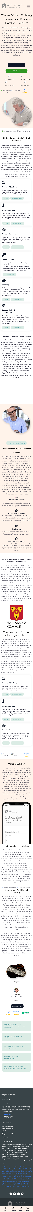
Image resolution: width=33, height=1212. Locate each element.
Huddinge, (9, 1168)
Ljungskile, (9, 1180)
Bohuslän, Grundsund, (7, 1188)
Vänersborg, (27, 1186)
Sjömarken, (15, 1181)
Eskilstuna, (10, 1166)
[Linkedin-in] (18, 1193)
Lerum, (17, 1178)
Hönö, (25, 1176)
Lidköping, (22, 1178)
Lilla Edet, (27, 1178)
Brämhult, (25, 1173)
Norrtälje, (28, 1168)
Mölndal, (24, 1180)
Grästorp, (4, 1176)
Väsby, (11, 1171)
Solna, (23, 1170)
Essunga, (14, 1175)
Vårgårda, (18, 1186)
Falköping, (19, 1175)
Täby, (3, 1171)
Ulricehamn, (10, 1186)
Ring (27, 1210)
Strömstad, (4, 1185)
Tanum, (16, 1185)
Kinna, (3, 1178)
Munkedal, (4, 1181)
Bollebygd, (17, 1173)
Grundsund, (9, 1176)
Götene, (24, 1175)
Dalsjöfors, (4, 1175)
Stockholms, (16, 1166)
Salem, (14, 1170)
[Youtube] (22, 1193)
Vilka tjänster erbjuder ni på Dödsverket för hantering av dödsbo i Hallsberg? (15, 1025)
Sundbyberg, (28, 1170)
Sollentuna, (19, 1170)
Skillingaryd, (5, 1183)
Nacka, (24, 1168)
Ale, (3, 1173)
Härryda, (29, 1176)
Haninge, (4, 1168)
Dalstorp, (10, 1175)
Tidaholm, (23, 1185)
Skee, (27, 1181)
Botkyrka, (21, 1166)
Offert (5, 1210)
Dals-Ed (29, 1173)
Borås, (21, 1173)
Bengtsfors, (11, 1173)
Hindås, (20, 1176)
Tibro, (19, 1185)
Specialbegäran (8, 260)
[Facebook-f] (10, 1193)
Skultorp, (14, 1183)
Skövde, (10, 1183)
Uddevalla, (4, 1186)
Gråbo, (27, 1175)
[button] (28, 6)
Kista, (17, 1168)
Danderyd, (25, 1166)
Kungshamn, (13, 1178)
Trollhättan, (28, 1185)
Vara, (14, 1186)
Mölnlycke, (29, 1180)
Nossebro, (9, 1181)
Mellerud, (20, 1180)
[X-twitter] (14, 1193)
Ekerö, (30, 1166)
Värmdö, (15, 1171)
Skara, (19, 1181)
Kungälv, (8, 1178)
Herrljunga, (15, 1176)
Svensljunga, (11, 1185)
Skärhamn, (23, 1181)
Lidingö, (21, 1168)
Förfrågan (13, 1210)
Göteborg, (4, 1166)
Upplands (7, 1171)
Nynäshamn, (10, 1170)
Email (20, 1210)
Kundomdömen (7, 1114)
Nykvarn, (4, 1170)
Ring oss (17, 994)
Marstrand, (14, 1180)
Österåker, (19, 1171)
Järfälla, (14, 1168)
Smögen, (19, 1183)
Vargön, (22, 1186)
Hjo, (23, 1176)
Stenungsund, (24, 1183)
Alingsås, (6, 1173)
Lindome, (4, 1180)
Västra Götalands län (27, 1171)
